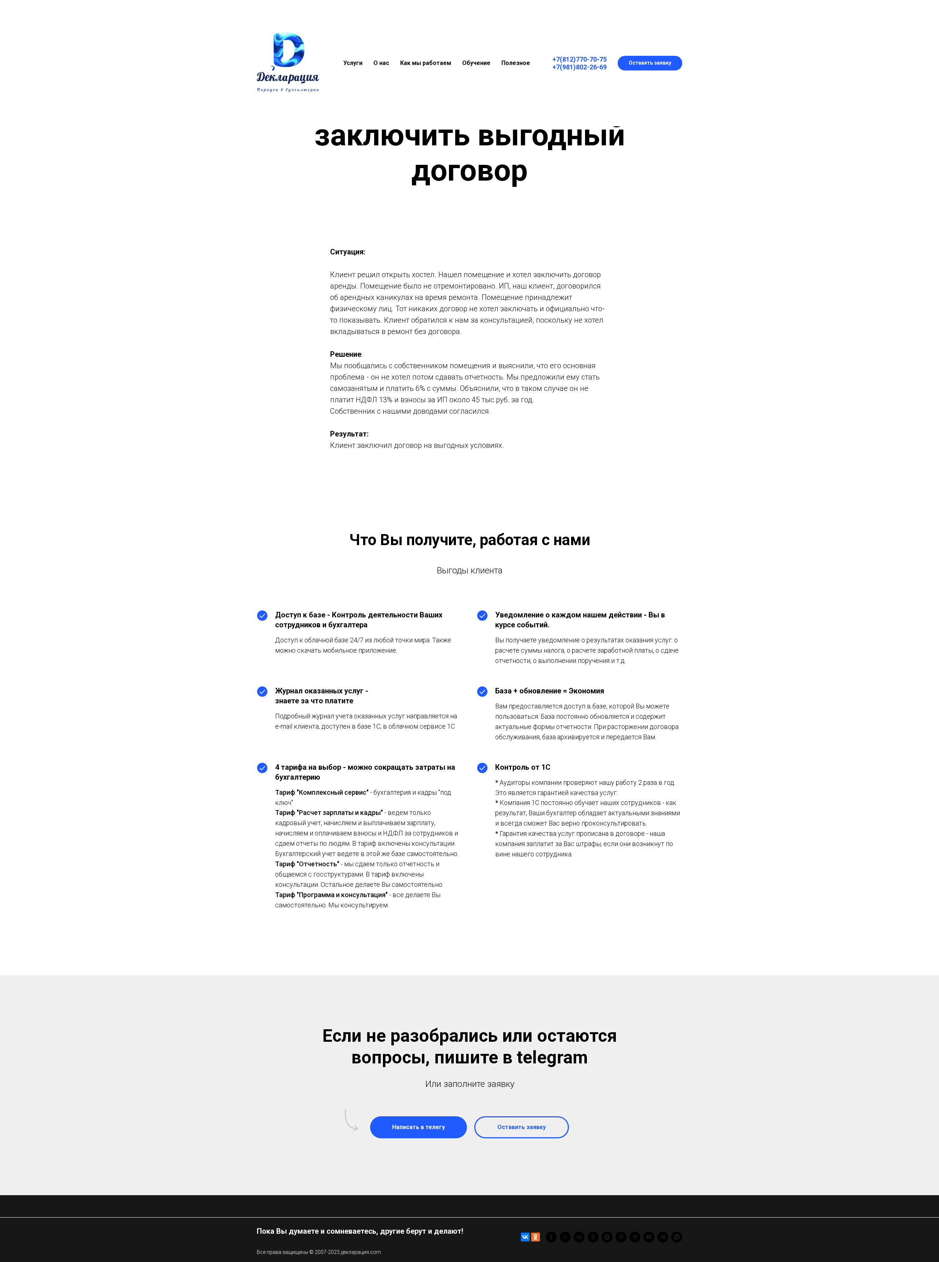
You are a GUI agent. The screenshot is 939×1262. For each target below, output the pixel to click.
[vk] (579, 1237)
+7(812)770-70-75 (579, 59)
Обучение (476, 62)
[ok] (593, 1237)
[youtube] (648, 1237)
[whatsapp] (676, 1237)
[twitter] (565, 1237)
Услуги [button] (352, 62)
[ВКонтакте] (525, 1237)
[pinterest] (620, 1237)
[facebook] (551, 1237)
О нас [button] (381, 62)
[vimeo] (634, 1237)
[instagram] (607, 1237)
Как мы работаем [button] (425, 62)
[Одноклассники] (535, 1237)
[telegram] (662, 1237)
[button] (650, 63)
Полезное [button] (515, 62)
